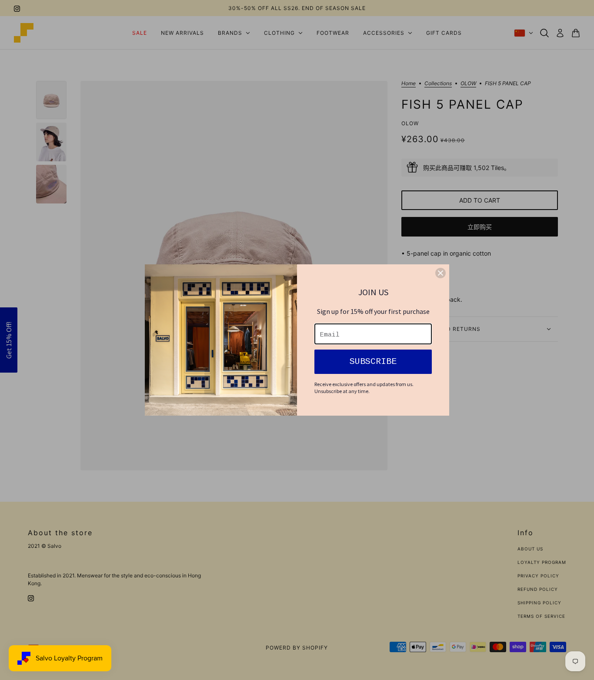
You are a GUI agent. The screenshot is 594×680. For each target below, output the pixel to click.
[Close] (440, 273)
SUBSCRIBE (373, 362)
